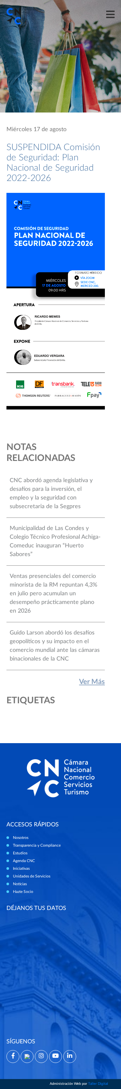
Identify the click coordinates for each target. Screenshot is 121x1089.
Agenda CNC (24, 861)
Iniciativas (21, 868)
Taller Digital (98, 1083)
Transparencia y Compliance (37, 845)
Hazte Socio (23, 892)
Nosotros (20, 838)
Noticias (20, 884)
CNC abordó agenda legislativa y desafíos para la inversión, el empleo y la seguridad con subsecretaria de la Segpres (51, 493)
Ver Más (92, 681)
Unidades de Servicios (31, 876)
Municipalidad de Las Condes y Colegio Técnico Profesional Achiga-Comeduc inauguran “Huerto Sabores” (55, 541)
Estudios (20, 853)
